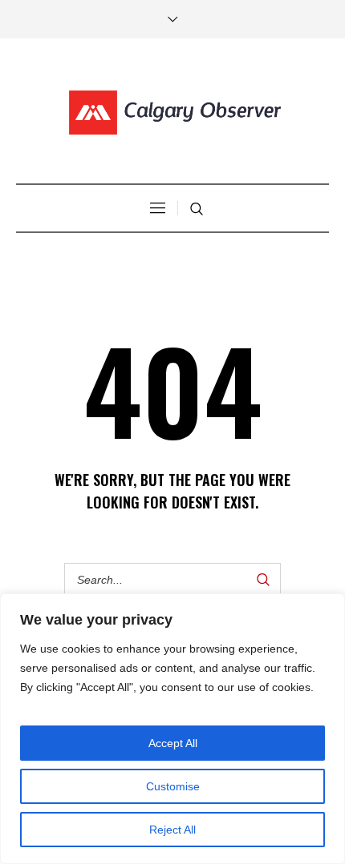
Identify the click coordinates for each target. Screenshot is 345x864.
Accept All (172, 743)
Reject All (172, 829)
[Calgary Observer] (172, 112)
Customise (173, 786)
